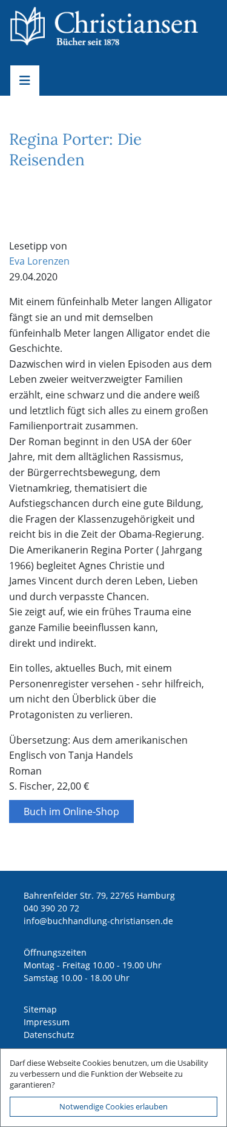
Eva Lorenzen (39, 261)
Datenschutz (49, 1034)
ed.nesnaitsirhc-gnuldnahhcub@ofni (98, 921)
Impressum (47, 1022)
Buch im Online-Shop (71, 811)
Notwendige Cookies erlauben (113, 1106)
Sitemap (40, 1009)
